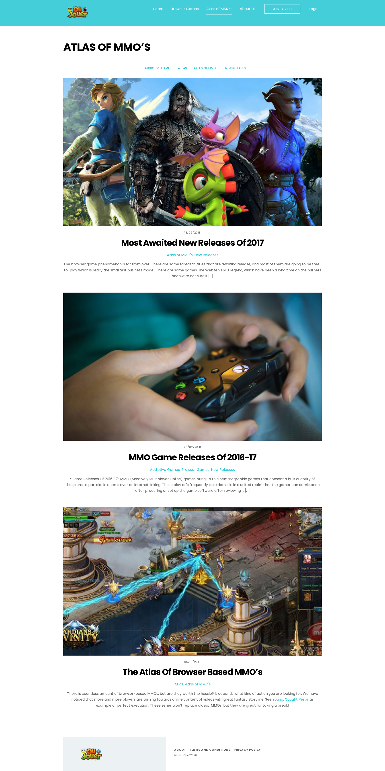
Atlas (182, 68)
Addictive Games (158, 68)
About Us (248, 8)
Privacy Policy (247, 750)
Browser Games (185, 8)
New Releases (235, 68)
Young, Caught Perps (290, 699)
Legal (313, 8)
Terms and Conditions (210, 750)
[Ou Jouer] (77, 17)
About (180, 750)
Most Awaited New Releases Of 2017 (192, 243)
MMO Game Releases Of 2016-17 (192, 457)
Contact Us (282, 9)
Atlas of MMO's (206, 68)
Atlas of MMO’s (219, 8)
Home (158, 8)
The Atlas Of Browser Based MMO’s (192, 672)
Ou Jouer (183, 755)
